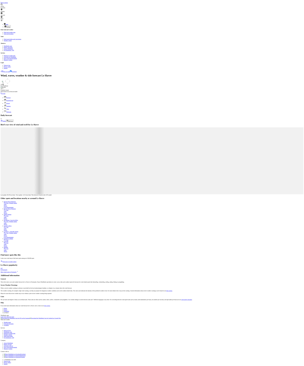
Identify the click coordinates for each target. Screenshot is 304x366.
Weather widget (8, 40)
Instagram (23, 355)
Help (7, 24)
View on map (6, 71)
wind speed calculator (186, 299)
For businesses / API (9, 50)
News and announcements (10, 58)
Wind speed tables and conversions (12, 39)
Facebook (14, 71)
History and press (8, 47)
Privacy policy (7, 66)
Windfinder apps (8, 46)
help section (169, 290)
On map (3, 93)
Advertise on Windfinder (10, 57)
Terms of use (7, 65)
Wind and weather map (9, 32)
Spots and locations (8, 34)
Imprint (5, 68)
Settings (8, 27)
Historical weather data (9, 55)
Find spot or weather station (9, 261)
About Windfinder (8, 49)
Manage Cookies (8, 60)
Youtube (23, 357)
